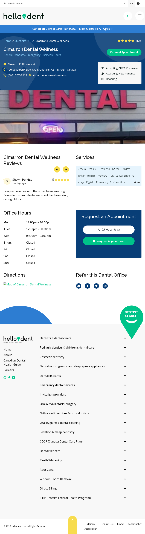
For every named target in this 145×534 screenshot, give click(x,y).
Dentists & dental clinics (55, 338)
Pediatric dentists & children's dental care (67, 347)
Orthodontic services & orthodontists (64, 413)
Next (138, 137)
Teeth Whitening (86, 175)
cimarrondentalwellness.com (50, 75)
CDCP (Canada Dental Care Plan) (61, 441)
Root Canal (47, 470)
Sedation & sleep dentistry (57, 432)
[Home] (24, 16)
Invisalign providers (53, 394)
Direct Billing (48, 488)
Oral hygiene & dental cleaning (60, 423)
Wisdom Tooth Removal (55, 479)
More (17, 199)
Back (127, 16)
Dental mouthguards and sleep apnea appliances (72, 366)
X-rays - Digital (85, 182)
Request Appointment (124, 52)
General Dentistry (87, 169)
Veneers (102, 175)
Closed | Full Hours (20, 64)
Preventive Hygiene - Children (115, 169)
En (131, 3)
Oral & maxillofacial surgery (58, 404)
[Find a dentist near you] (14, 3)
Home (7, 41)
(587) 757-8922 (17, 75)
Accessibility (91, 528)
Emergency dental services (57, 385)
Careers (9, 370)
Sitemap (91, 523)
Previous (129, 137)
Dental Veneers (50, 451)
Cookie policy (134, 523)
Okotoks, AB (23, 41)
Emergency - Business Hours (111, 182)
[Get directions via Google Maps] (36, 284)
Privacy (120, 523)
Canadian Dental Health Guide (14, 362)
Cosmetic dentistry (52, 357)
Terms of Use (107, 523)
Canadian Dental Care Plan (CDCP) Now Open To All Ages (71, 29)
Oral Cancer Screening (122, 175)
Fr (124, 3)
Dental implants (50, 376)
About (8, 355)
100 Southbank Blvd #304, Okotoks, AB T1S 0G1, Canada (41, 69)
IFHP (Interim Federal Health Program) (65, 498)
